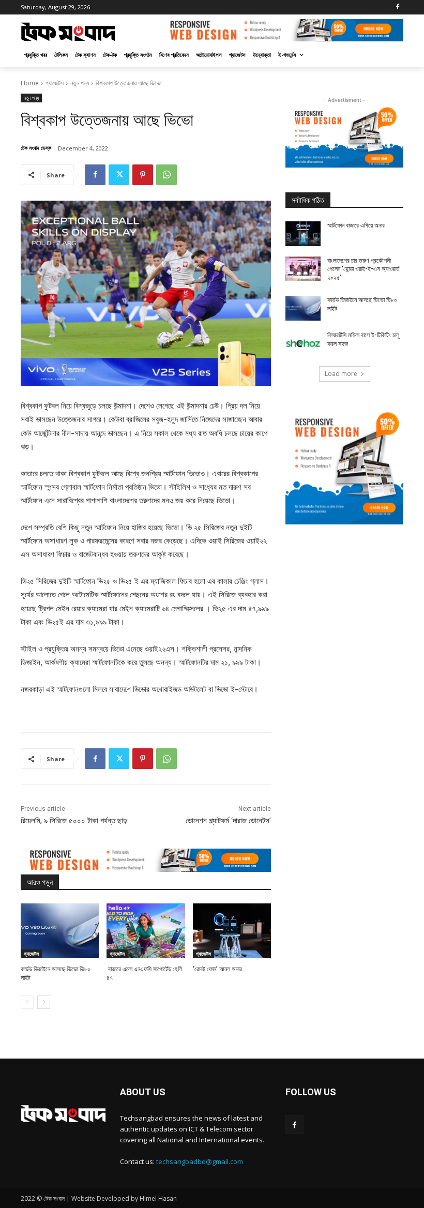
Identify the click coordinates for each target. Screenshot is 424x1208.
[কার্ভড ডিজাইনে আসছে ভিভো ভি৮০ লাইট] (60, 930)
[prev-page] (27, 1002)
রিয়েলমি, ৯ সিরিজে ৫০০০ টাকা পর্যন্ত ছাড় (74, 820)
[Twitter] (119, 174)
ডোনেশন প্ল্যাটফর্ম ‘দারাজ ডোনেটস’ (228, 820)
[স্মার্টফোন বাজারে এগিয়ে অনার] (303, 233)
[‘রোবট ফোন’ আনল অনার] (232, 930)
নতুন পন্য (79, 83)
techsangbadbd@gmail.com (199, 1161)
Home (30, 83)
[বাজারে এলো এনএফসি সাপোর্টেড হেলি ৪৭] (146, 930)
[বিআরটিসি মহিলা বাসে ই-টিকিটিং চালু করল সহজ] (303, 343)
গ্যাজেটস (55, 83)
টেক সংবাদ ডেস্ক (36, 148)
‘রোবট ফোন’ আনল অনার (217, 969)
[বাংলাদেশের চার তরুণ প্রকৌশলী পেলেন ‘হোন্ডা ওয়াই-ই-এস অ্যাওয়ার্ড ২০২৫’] (303, 268)
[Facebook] (397, 7)
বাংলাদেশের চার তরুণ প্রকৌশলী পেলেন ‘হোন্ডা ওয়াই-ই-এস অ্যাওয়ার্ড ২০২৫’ (363, 269)
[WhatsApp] (166, 174)
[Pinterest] (142, 174)
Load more (341, 373)
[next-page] (43, 1002)
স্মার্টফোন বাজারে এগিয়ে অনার (356, 225)
